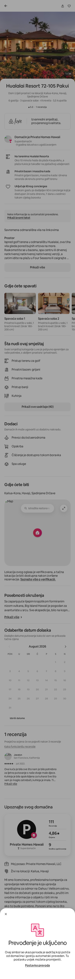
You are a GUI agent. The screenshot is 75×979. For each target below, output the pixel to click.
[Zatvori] (5, 914)
